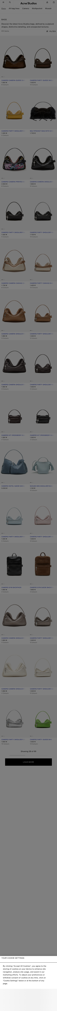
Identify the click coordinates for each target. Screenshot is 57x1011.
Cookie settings (28, 993)
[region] (28, 983)
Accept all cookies (28, 1006)
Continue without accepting (28, 1000)
